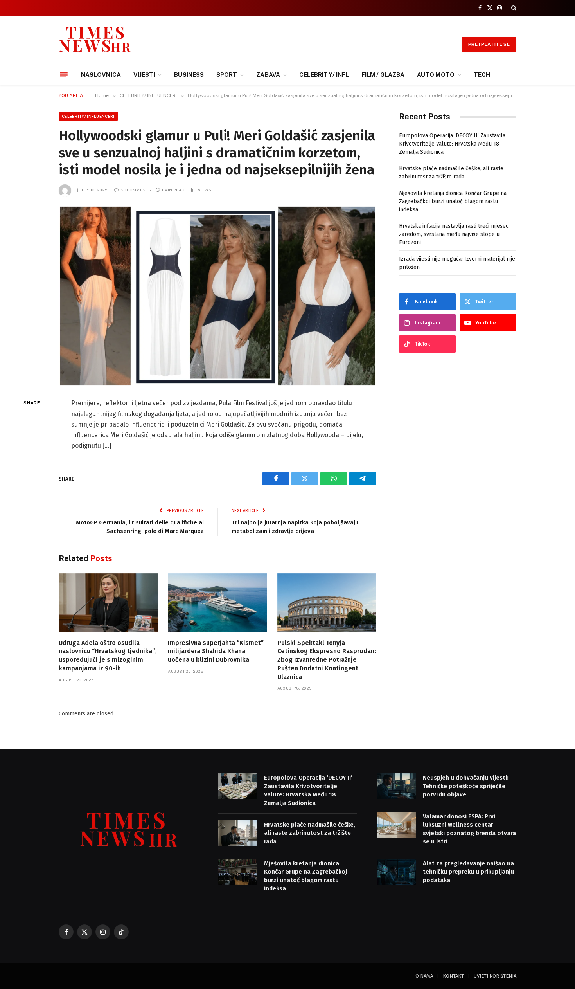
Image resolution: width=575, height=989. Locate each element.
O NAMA (424, 976)
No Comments (135, 189)
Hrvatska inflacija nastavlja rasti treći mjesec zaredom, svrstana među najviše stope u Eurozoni (454, 234)
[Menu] (64, 74)
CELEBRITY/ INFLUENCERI (88, 116)
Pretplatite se (489, 44)
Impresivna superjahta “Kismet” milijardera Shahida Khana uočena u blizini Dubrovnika (216, 651)
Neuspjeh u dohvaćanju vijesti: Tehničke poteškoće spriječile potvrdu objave (466, 786)
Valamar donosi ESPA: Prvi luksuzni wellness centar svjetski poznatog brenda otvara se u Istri (469, 829)
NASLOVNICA (101, 74)
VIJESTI (144, 74)
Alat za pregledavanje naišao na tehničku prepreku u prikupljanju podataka (468, 872)
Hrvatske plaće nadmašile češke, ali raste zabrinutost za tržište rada (309, 833)
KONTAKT (453, 976)
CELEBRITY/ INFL (324, 74)
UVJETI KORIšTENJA (495, 976)
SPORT (226, 74)
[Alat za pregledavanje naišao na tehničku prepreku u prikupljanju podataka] (396, 872)
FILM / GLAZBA (382, 74)
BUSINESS (189, 74)
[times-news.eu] (95, 44)
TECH (482, 74)
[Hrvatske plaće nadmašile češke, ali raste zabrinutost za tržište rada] (237, 833)
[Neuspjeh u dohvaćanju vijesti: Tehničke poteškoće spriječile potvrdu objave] (396, 786)
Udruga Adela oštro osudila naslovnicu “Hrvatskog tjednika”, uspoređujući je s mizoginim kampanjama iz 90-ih (107, 655)
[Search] (513, 8)
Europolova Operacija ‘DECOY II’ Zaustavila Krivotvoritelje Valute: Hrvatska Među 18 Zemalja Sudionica (452, 143)
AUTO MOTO (436, 74)
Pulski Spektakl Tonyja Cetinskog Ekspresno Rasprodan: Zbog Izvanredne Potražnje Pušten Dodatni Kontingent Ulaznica (326, 660)
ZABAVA (268, 74)
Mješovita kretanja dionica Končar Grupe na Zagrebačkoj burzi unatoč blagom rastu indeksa (453, 201)
